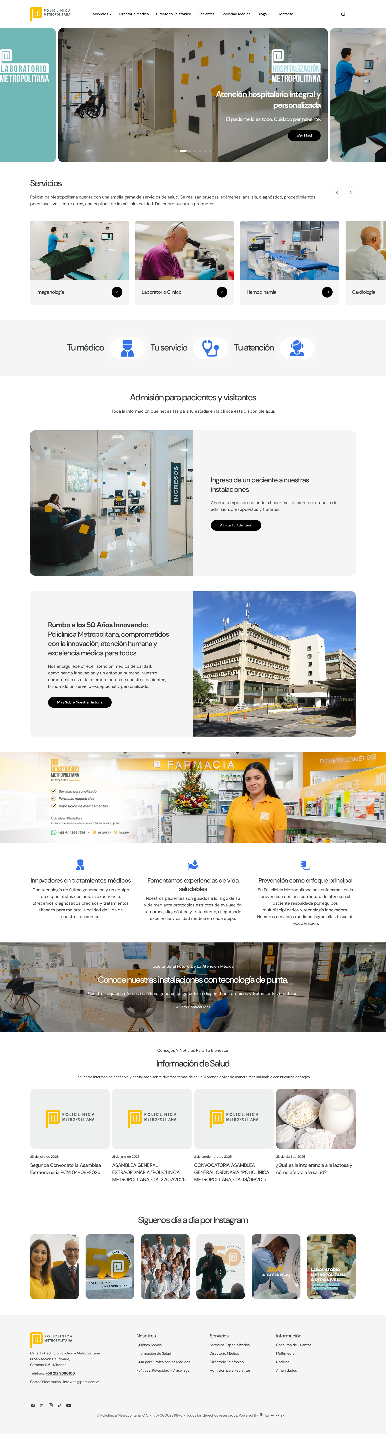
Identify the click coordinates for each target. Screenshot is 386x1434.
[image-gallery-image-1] (54, 1266)
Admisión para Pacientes (230, 1370)
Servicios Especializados (230, 1345)
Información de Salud (153, 1353)
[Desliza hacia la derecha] (350, 192)
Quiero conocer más (193, 1007)
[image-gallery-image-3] (165, 1266)
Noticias (283, 1362)
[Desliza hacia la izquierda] (337, 192)
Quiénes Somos (149, 1345)
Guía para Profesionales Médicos (163, 1362)
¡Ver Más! (32, 141)
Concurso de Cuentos (293, 1345)
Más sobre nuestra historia (80, 702)
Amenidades (286, 1370)
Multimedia (285, 1353)
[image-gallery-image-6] (331, 1266)
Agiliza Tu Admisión (236, 525)
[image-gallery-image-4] (220, 1266)
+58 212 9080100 (60, 1373)
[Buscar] (343, 14)
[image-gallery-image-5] (276, 1266)
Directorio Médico (224, 1353)
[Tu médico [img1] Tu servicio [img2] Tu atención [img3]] (127, 348)
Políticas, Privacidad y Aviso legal (163, 1370)
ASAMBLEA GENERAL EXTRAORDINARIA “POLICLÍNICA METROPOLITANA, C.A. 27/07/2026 (149, 1172)
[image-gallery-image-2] (110, 1266)
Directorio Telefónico (227, 1362)
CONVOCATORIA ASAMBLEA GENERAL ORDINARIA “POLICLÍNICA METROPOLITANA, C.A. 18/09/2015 (231, 1172)
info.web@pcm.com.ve (81, 1381)
